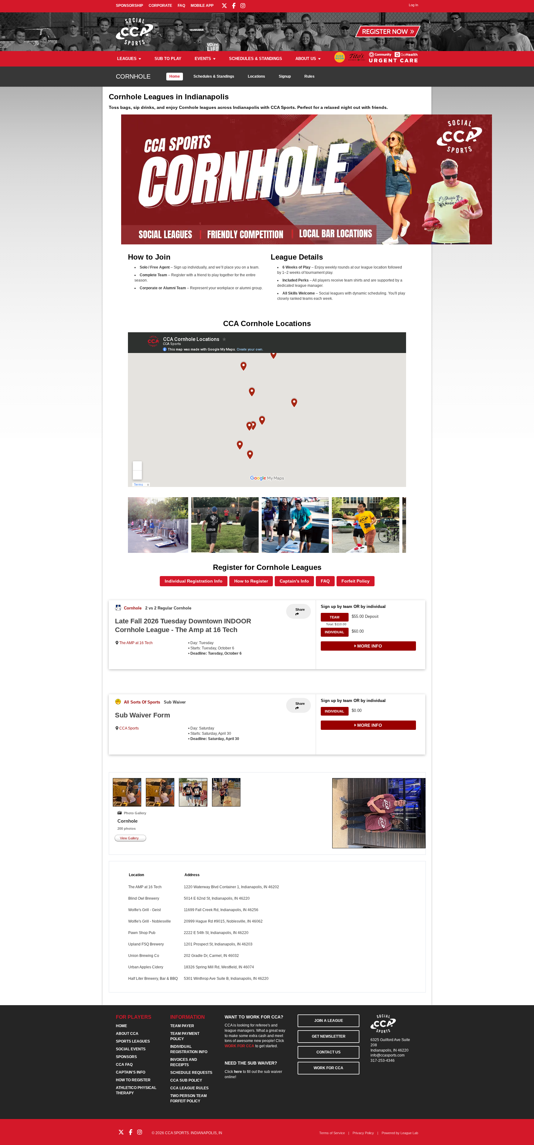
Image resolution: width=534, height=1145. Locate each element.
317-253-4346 (383, 1060)
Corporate (160, 5)
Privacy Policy (363, 1133)
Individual (334, 632)
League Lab (409, 1133)
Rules (309, 76)
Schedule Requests (191, 1072)
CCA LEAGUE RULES (189, 1088)
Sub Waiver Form (142, 715)
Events (203, 58)
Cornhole (133, 608)
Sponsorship (129, 5)
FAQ (181, 5)
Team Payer (182, 1026)
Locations (256, 76)
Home (174, 76)
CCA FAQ (124, 1064)
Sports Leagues (133, 1041)
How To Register (133, 1080)
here (238, 1072)
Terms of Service (332, 1133)
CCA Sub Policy (186, 1080)
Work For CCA (328, 1068)
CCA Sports (129, 728)
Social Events (131, 1049)
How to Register (251, 581)
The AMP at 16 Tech (136, 643)
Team (334, 617)
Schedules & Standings (255, 58)
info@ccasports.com (388, 1055)
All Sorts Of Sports (142, 702)
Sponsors (126, 1057)
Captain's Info (294, 581)
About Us (305, 58)
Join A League (328, 1020)
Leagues (127, 58)
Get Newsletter (328, 1036)
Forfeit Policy (355, 581)
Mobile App (202, 5)
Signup (285, 76)
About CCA (127, 1033)
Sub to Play (168, 58)
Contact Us (328, 1052)
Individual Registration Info (193, 581)
